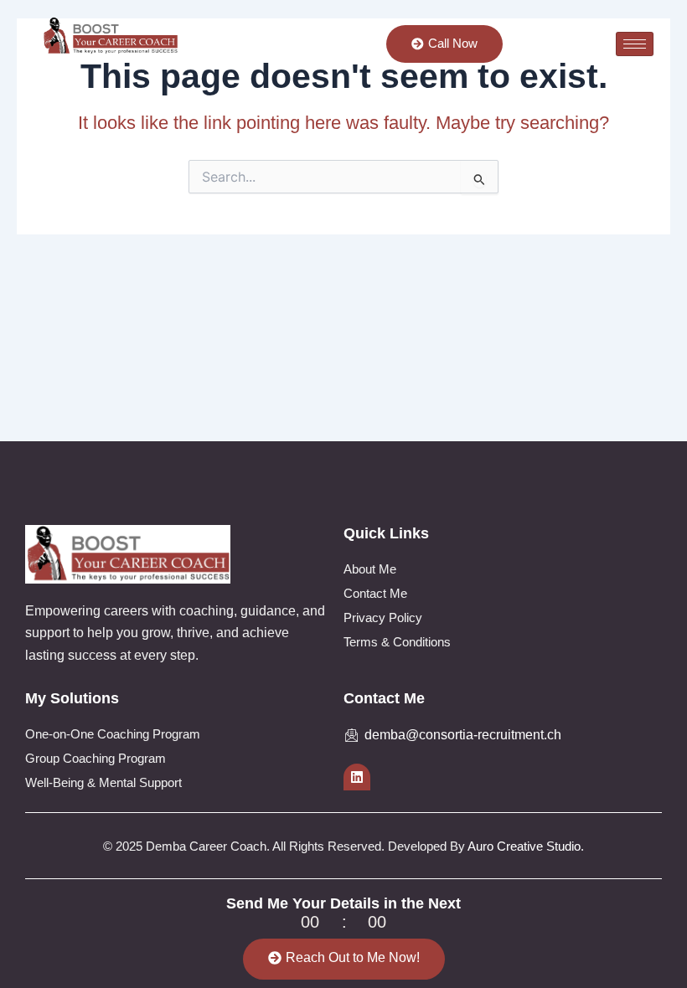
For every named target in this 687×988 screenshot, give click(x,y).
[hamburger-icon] (634, 44)
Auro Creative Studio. (525, 846)
